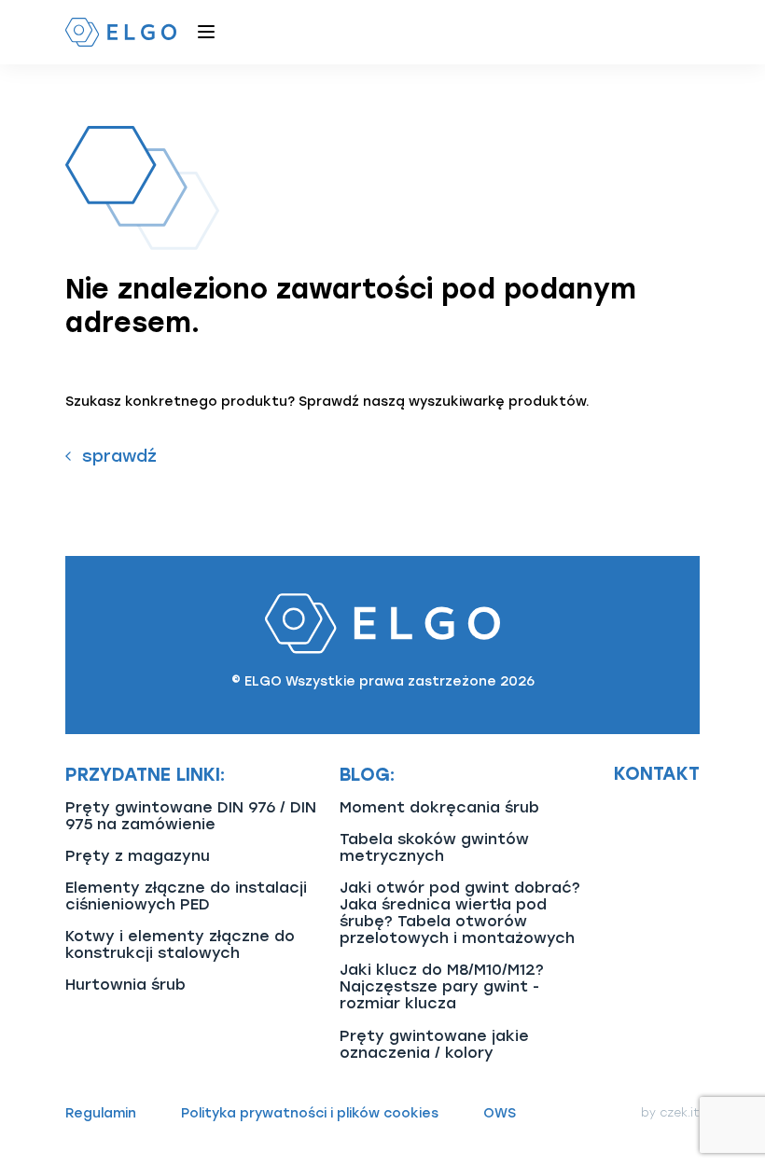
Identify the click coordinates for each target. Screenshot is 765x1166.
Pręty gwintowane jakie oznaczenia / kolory (434, 1044)
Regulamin (100, 1113)
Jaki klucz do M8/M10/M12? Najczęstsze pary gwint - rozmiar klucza (442, 986)
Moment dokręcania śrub (439, 807)
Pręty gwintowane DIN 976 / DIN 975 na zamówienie (190, 815)
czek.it (680, 1112)
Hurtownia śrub (125, 984)
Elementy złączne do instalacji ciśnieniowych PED (186, 896)
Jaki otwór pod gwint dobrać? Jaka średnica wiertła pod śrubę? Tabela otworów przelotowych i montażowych (460, 913)
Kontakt (657, 774)
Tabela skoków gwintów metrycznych (434, 847)
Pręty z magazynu (137, 856)
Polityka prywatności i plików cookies (309, 1113)
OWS (499, 1113)
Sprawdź (119, 456)
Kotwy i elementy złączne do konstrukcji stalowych (180, 944)
